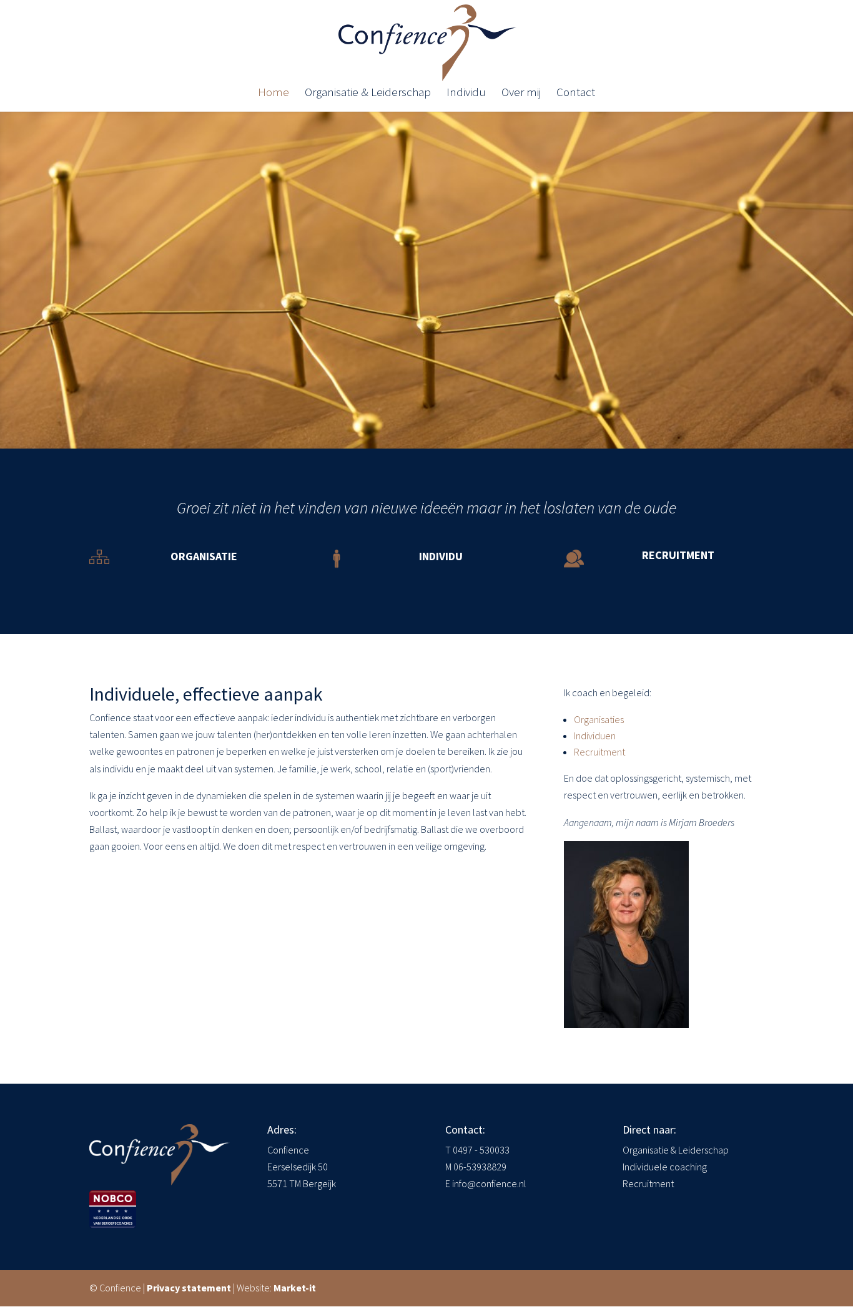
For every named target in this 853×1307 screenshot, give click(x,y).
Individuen (595, 735)
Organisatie (203, 556)
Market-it (295, 1287)
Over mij (521, 93)
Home (273, 93)
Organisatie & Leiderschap (368, 93)
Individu (466, 93)
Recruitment (678, 555)
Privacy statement (189, 1287)
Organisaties (599, 719)
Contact (575, 93)
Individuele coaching (665, 1166)
